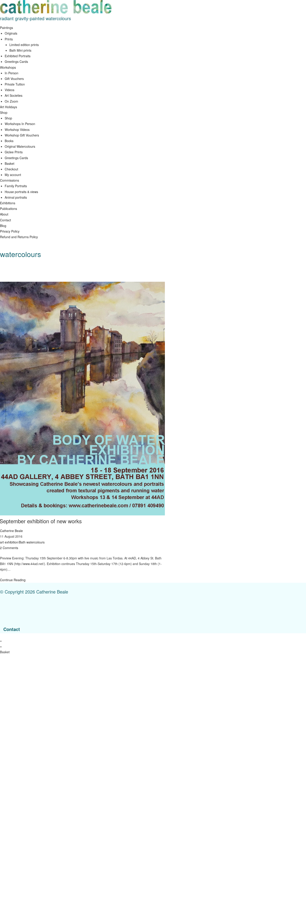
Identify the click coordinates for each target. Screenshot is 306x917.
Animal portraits (16, 197)
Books (9, 141)
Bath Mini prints (20, 50)
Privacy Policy (9, 231)
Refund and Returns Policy (19, 237)
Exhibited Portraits (17, 56)
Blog (3, 225)
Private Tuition (15, 84)
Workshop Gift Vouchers (22, 135)
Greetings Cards (16, 61)
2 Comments (9, 547)
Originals (11, 33)
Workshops (8, 67)
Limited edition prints (24, 44)
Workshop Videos (17, 129)
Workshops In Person (20, 123)
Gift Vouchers (14, 78)
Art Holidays (8, 107)
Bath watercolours (32, 542)
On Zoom (11, 101)
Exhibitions (7, 203)
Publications (8, 208)
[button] (153, 28)
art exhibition (9, 542)
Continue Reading (13, 580)
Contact (5, 220)
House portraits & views (21, 191)
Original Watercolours (20, 146)
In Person (11, 73)
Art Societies (13, 95)
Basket (9, 163)
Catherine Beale (11, 530)
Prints (9, 39)
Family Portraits (16, 186)
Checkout (11, 169)
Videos (9, 90)
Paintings (6, 27)
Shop (3, 112)
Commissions (9, 180)
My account (13, 174)
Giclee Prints (14, 152)
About (4, 214)
